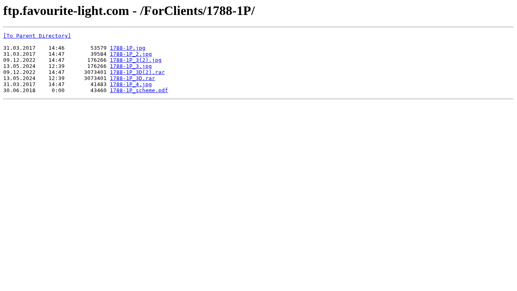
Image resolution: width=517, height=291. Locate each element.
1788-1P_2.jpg (131, 54)
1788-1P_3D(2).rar (137, 72)
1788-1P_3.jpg (131, 66)
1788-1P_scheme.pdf (139, 90)
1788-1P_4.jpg (131, 84)
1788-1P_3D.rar (132, 78)
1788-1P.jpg (127, 48)
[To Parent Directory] (37, 36)
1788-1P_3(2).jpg (136, 60)
